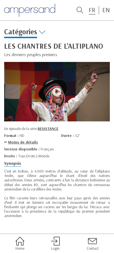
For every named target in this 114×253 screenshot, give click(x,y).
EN (106, 10)
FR (92, 10)
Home (19, 248)
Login (55, 248)
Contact (93, 248)
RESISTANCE (48, 128)
